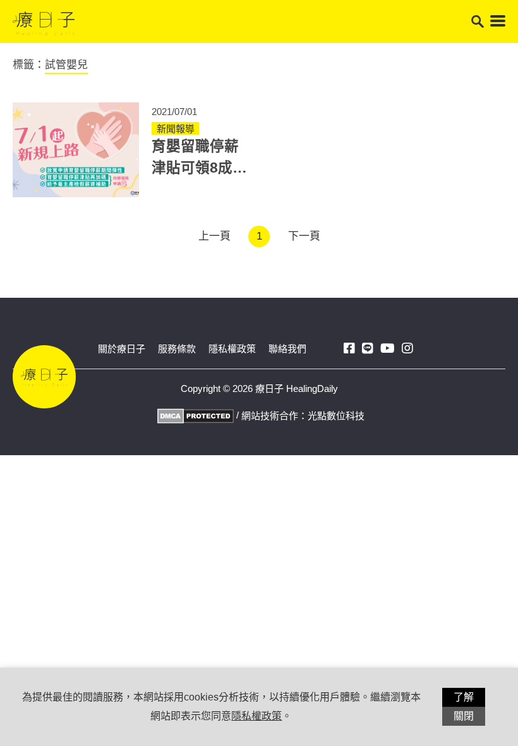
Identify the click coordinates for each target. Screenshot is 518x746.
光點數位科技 (336, 415)
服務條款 (177, 348)
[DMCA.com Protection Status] (194, 415)
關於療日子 (121, 348)
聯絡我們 (287, 348)
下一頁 (304, 236)
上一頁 (214, 236)
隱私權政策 (232, 348)
